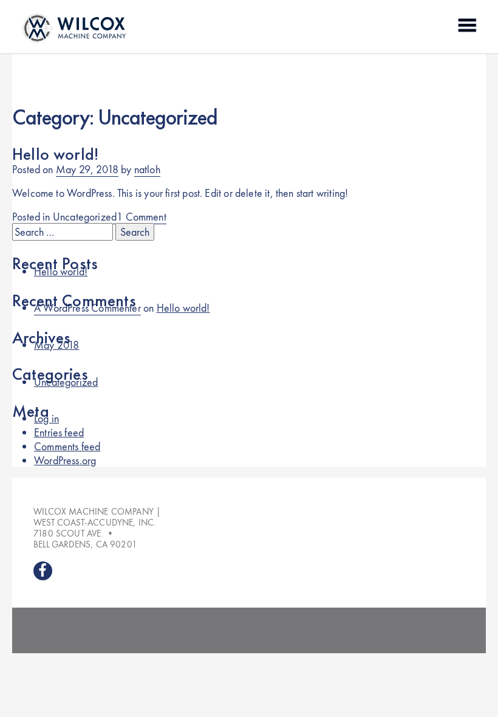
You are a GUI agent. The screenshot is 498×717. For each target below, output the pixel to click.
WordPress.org (65, 460)
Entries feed (59, 432)
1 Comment (141, 217)
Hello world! (55, 154)
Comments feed (67, 446)
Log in (46, 418)
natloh (147, 169)
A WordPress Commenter (87, 308)
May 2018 (56, 345)
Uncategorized (85, 217)
